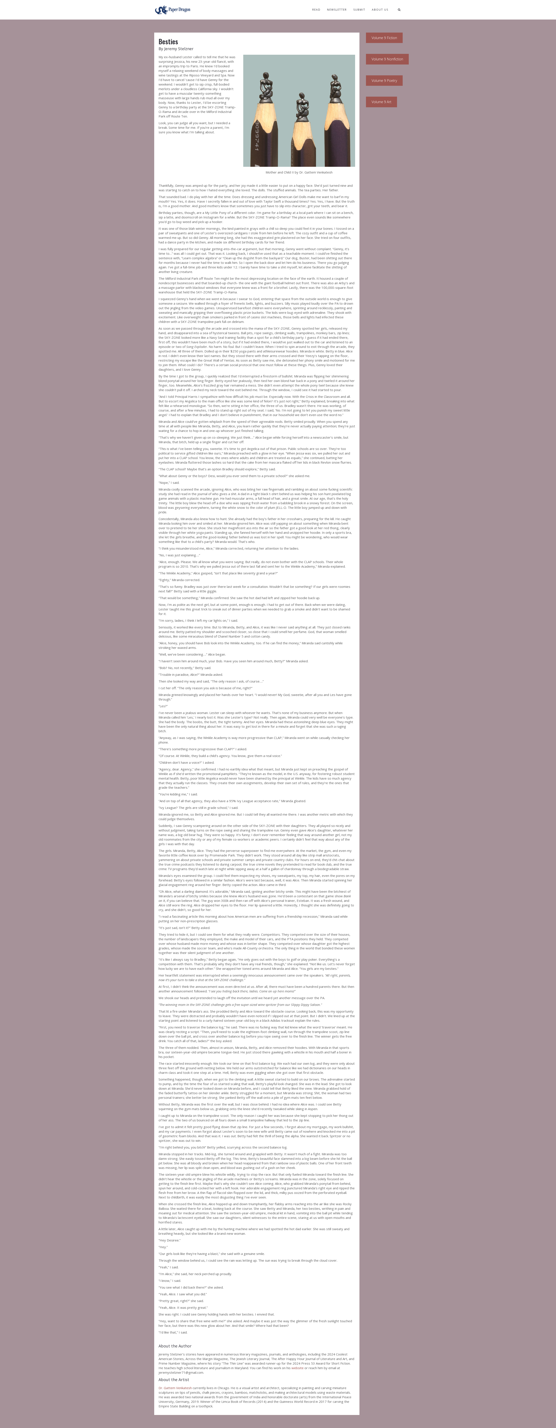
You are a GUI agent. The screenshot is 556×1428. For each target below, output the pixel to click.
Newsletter (337, 10)
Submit (359, 10)
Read (316, 10)
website (297, 1368)
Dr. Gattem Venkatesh (175, 1388)
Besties (168, 41)
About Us (380, 10)
